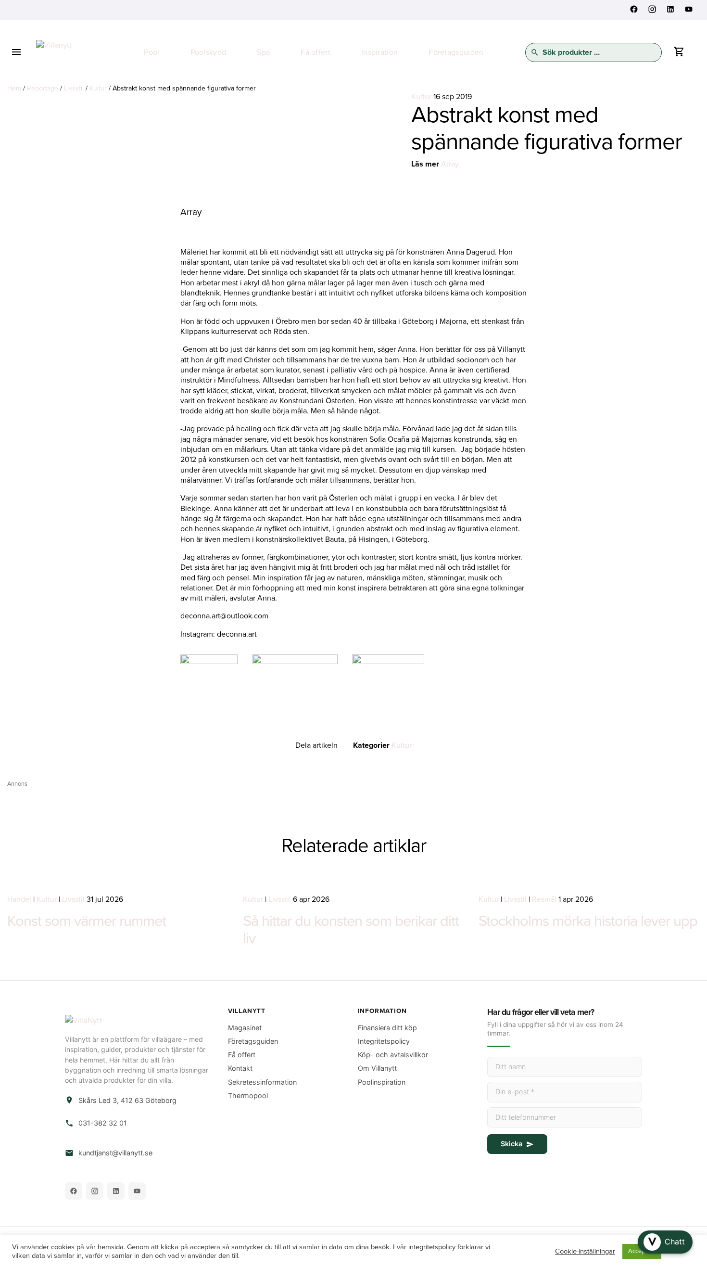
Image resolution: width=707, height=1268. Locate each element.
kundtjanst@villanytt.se (115, 1153)
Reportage (42, 88)
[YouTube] (137, 1191)
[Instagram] (94, 1191)
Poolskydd (208, 52)
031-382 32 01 (102, 1123)
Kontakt (240, 1068)
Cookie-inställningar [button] (585, 1251)
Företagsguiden (456, 52)
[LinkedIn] (116, 1191)
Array (450, 164)
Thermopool (248, 1095)
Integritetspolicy (384, 1041)
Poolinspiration (381, 1082)
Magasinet (245, 1028)
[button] (665, 1242)
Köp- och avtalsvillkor (393, 1054)
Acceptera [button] (642, 1251)
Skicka (511, 1144)
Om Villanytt (377, 1068)
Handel (19, 899)
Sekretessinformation (262, 1082)
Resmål (544, 899)
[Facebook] (73, 1191)
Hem (14, 88)
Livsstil (74, 88)
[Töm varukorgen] (678, 54)
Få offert (315, 52)
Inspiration (379, 52)
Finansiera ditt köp (387, 1028)
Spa (263, 52)
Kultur (98, 88)
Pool (151, 52)
